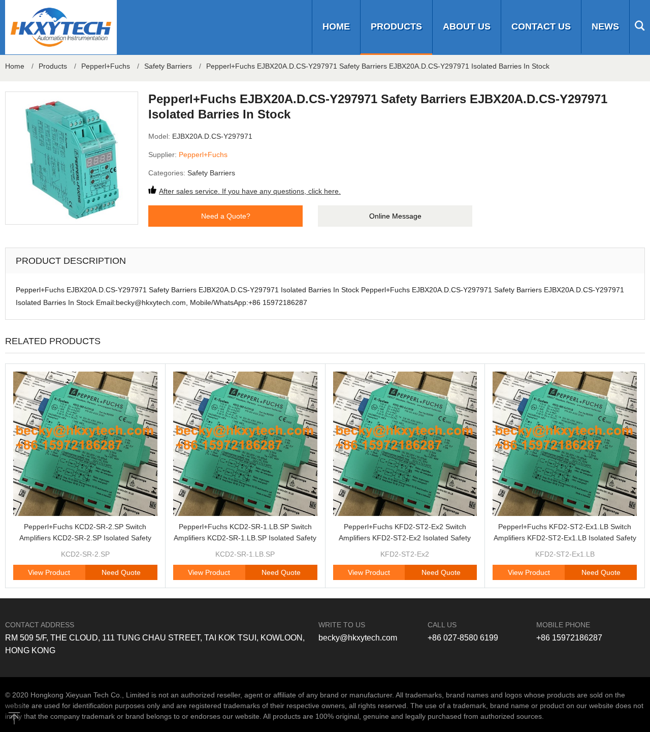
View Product (49, 572)
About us (467, 26)
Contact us (541, 26)
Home (336, 26)
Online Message (395, 216)
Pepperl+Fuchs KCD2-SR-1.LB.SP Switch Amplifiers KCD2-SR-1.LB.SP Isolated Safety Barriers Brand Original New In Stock (245, 538)
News (605, 26)
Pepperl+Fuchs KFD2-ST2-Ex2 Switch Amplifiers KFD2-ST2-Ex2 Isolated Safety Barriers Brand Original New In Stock (405, 538)
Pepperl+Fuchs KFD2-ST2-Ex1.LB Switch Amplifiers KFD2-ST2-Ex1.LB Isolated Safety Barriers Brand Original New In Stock (565, 538)
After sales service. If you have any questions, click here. (250, 191)
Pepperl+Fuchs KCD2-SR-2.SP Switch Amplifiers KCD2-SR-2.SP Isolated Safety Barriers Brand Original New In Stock (85, 538)
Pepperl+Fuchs (105, 66)
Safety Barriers (168, 66)
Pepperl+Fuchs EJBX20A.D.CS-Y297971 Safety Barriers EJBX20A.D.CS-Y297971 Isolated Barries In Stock (377, 66)
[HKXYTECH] (61, 27)
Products (396, 26)
